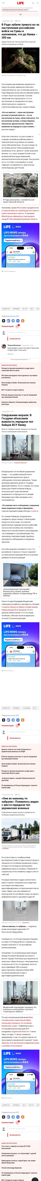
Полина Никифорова (9, 271)
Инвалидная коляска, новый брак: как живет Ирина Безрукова (18, 1161)
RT (28, 929)
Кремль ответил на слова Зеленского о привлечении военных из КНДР (16, 750)
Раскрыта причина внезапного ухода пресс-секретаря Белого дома (18, 369)
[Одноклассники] (23, 321)
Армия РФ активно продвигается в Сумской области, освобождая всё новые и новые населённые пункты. (20, 210)
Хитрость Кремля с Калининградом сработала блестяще (18, 403)
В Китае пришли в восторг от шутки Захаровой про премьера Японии (19, 396)
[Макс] (8, 321)
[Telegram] (13, 321)
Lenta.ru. (35, 511)
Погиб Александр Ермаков (11, 1168)
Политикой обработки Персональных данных (15, 9)
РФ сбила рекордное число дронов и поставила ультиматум (19, 376)
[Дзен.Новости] (4, 321)
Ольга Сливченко (8, 670)
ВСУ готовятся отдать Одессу (12, 390)
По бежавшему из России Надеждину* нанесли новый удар (19, 786)
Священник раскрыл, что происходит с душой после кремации (18, 1154)
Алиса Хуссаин (7, 1098)
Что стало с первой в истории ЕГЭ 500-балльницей (16, 1147)
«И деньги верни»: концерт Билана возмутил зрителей (18, 779)
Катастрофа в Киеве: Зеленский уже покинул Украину (18, 384)
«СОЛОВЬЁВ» (5, 848)
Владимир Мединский (20, 462)
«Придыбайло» (25, 922)
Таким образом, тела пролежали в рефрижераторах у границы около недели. (20, 1043)
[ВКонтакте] (18, 321)
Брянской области (21, 1031)
